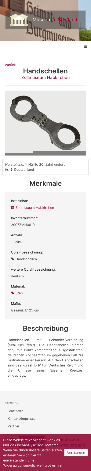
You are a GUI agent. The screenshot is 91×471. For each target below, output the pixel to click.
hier (59, 465)
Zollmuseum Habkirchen (45, 77)
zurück (10, 65)
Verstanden (76, 452)
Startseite (15, 411)
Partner (13, 426)
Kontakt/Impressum (23, 418)
